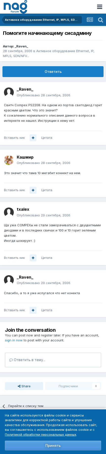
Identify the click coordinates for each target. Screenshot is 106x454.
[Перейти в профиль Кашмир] (9, 160)
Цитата (46, 138)
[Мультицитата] (33, 137)
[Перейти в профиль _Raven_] (9, 92)
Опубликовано (43, 95)
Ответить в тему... (29, 360)
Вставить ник (14, 138)
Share (25, 386)
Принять (53, 445)
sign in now (14, 340)
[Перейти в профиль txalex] (9, 212)
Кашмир (25, 157)
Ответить (53, 71)
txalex (23, 209)
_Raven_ (21, 46)
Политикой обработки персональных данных (40, 434)
